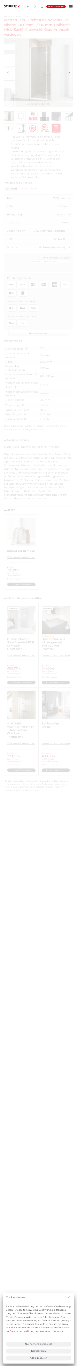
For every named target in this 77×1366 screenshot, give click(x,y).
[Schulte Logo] (12, 7)
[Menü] (70, 7)
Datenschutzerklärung (22, 1331)
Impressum (59, 1331)
